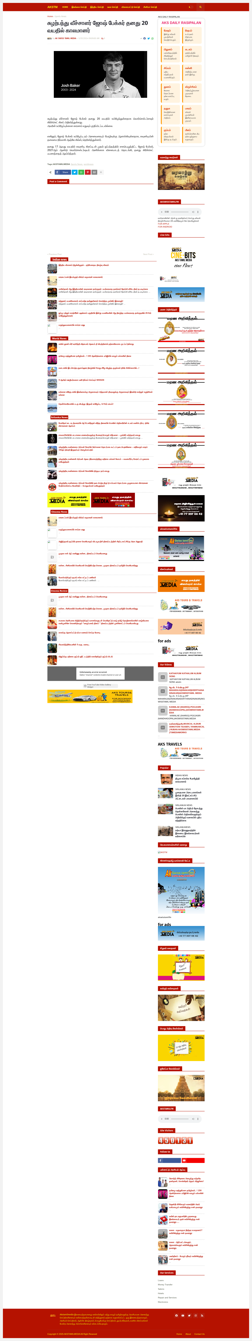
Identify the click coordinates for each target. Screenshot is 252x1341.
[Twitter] (148, 38)
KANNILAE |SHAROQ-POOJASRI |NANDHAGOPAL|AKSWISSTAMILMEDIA (186, 710)
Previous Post (55, 254)
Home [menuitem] (65, 7)
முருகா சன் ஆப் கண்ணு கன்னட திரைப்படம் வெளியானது (83, 553)
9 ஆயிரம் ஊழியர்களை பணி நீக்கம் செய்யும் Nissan (81, 380)
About (188, 1334)
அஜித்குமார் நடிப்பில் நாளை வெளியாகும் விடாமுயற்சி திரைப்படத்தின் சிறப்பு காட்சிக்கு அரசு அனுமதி (101, 541)
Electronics (163, 1302)
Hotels (161, 1293)
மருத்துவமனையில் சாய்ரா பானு (72, 325)
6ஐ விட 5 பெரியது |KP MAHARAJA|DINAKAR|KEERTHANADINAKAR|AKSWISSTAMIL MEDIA (186, 690)
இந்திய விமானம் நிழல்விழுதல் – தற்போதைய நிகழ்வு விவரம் (84, 265)
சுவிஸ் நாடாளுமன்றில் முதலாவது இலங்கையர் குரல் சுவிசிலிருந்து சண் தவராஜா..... (184, 1219)
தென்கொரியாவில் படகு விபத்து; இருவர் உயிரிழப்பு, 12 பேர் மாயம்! (86, 404)
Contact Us (199, 1334)
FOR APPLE (163, 224)
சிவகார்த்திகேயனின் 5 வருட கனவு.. (74, 644)
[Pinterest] (88, 172)
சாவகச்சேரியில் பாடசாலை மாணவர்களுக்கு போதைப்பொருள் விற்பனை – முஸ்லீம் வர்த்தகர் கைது (99, 435)
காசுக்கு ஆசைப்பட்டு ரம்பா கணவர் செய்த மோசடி (79, 632)
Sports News (60, 16)
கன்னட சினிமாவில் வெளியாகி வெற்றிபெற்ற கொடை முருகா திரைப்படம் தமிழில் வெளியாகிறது (98, 565)
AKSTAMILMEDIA (72, 1334)
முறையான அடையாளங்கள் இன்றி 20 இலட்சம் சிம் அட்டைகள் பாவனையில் (188, 795)
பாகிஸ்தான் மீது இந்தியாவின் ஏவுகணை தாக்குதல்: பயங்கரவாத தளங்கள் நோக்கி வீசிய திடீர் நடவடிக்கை (103, 289)
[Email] (94, 172)
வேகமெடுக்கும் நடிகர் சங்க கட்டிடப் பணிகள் (77, 577)
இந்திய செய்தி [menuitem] (97, 7)
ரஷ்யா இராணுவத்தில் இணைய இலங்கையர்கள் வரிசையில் (187, 833)
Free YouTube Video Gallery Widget (99, 686)
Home (50, 16)
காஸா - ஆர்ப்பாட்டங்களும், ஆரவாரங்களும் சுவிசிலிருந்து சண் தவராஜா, (183, 1245)
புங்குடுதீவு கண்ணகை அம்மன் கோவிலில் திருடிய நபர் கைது (84, 471)
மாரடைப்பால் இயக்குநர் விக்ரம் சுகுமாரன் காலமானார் (81, 277)
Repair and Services (167, 1297)
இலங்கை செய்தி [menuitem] (79, 7)
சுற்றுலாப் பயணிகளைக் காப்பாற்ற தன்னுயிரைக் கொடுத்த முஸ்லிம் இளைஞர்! (91, 301)
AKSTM (52, 7)
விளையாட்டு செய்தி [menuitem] (131, 7)
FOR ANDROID (165, 227)
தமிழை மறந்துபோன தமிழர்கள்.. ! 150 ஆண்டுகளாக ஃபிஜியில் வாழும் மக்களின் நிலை (95, 356)
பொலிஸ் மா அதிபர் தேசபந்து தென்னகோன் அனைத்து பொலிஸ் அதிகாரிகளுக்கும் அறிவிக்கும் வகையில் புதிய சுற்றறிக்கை (189, 814)
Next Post (147, 254)
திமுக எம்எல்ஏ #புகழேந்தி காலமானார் (187, 780)
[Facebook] (144, 38)
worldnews (88, 164)
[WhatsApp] (153, 38)
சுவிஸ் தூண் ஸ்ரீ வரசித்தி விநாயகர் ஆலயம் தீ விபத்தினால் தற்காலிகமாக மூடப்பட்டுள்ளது (96, 344)
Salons (161, 1289)
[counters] (175, 1143)
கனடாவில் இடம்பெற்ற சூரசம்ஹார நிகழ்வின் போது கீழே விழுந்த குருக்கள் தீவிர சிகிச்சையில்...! (99, 368)
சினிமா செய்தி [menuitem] (150, 7)
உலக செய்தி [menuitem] (112, 7)
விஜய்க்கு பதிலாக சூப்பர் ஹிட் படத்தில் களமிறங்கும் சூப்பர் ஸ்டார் (86, 656)
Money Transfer (165, 1284)
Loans (161, 1280)
